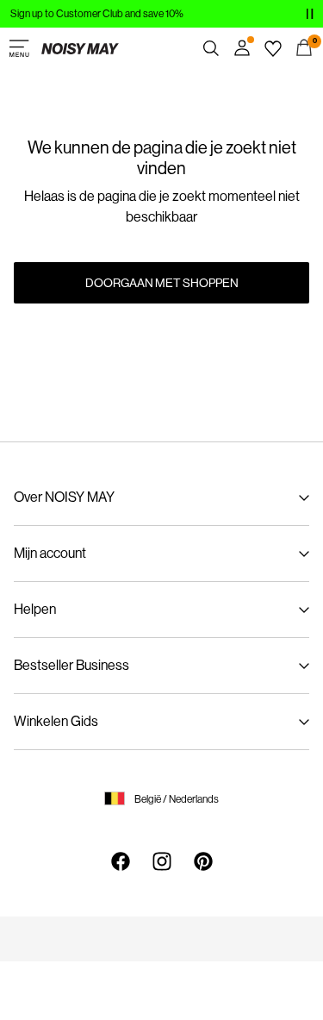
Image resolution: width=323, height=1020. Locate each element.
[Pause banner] (309, 14)
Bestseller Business (71, 665)
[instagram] (162, 861)
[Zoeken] (211, 48)
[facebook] (120, 861)
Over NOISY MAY (64, 497)
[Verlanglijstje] (273, 48)
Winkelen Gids (56, 721)
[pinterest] (203, 861)
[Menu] (18, 48)
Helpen (35, 609)
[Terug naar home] (80, 48)
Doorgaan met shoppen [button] (162, 283)
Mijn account (50, 553)
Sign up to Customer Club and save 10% (96, 14)
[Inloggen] (242, 48)
